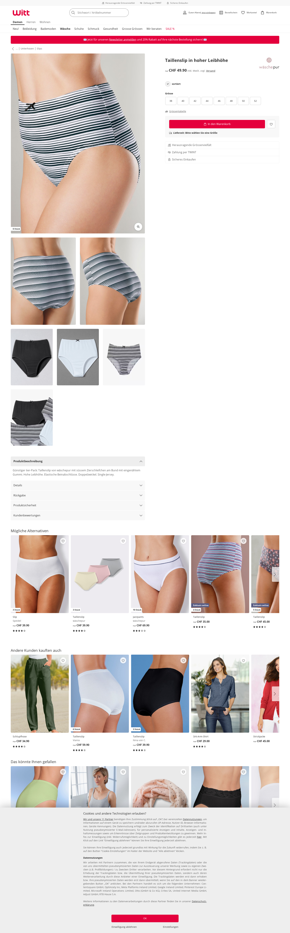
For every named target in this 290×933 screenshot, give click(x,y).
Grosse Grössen (132, 29)
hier (199, 836)
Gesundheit (110, 29)
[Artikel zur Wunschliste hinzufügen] (271, 124)
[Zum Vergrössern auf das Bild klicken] (138, 227)
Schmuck (93, 29)
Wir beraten (154, 29)
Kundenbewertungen (26, 515)
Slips (39, 48)
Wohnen (45, 22)
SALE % (170, 29)
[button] (12, 48)
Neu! (16, 29)
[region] (145, 870)
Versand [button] (210, 70)
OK (145, 918)
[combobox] (106, 13)
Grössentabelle (177, 111)
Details (17, 485)
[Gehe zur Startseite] (21, 12)
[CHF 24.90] (160, 805)
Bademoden (48, 29)
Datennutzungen (192, 819)
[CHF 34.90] (40, 694)
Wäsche (65, 29)
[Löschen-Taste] (125, 12)
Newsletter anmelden (122, 39)
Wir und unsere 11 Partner (98, 819)
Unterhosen (27, 48)
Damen (17, 22)
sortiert (176, 83)
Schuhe (79, 29)
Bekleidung (30, 29)
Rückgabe (19, 495)
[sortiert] (168, 84)
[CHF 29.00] (220, 694)
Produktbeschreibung (27, 461)
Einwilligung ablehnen (124, 926)
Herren (31, 22)
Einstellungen (170, 926)
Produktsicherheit (24, 505)
